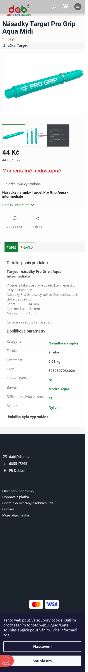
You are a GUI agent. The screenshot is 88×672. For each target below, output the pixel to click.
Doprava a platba (15, 497)
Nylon (54, 407)
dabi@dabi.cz (19, 456)
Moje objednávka (15, 515)
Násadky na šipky (63, 343)
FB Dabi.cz (17, 470)
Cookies (8, 509)
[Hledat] (54, 6)
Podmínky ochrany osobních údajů (29, 503)
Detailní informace (16, 205)
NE (51, 380)
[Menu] (77, 6)
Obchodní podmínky (18, 491)
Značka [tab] (27, 247)
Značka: (15, 45)
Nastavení (42, 646)
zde (6, 635)
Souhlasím (42, 660)
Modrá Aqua (59, 389)
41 (51, 398)
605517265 (18, 463)
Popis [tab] (11, 247)
